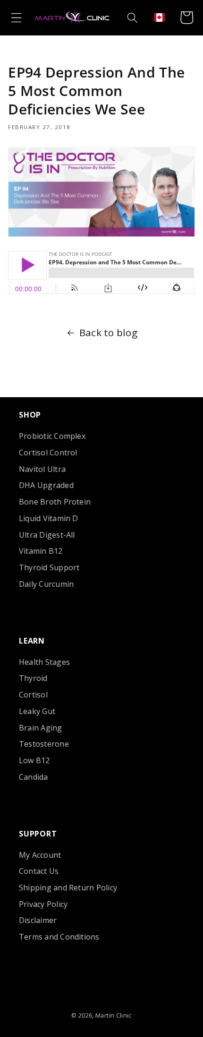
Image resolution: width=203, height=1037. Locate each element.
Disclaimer (38, 920)
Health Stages (44, 662)
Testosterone (44, 744)
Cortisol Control (48, 452)
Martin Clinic (113, 1015)
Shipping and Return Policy (68, 887)
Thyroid (33, 678)
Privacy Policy (43, 904)
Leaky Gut (37, 711)
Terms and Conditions (59, 937)
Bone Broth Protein (55, 502)
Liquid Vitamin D (48, 518)
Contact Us (39, 871)
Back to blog (108, 332)
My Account (40, 855)
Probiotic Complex (52, 436)
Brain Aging (40, 728)
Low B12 (34, 760)
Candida (33, 777)
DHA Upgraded (46, 485)
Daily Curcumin (46, 584)
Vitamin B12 (41, 551)
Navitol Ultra (42, 469)
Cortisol (33, 694)
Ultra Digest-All (47, 535)
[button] (16, 17)
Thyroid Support (49, 567)
